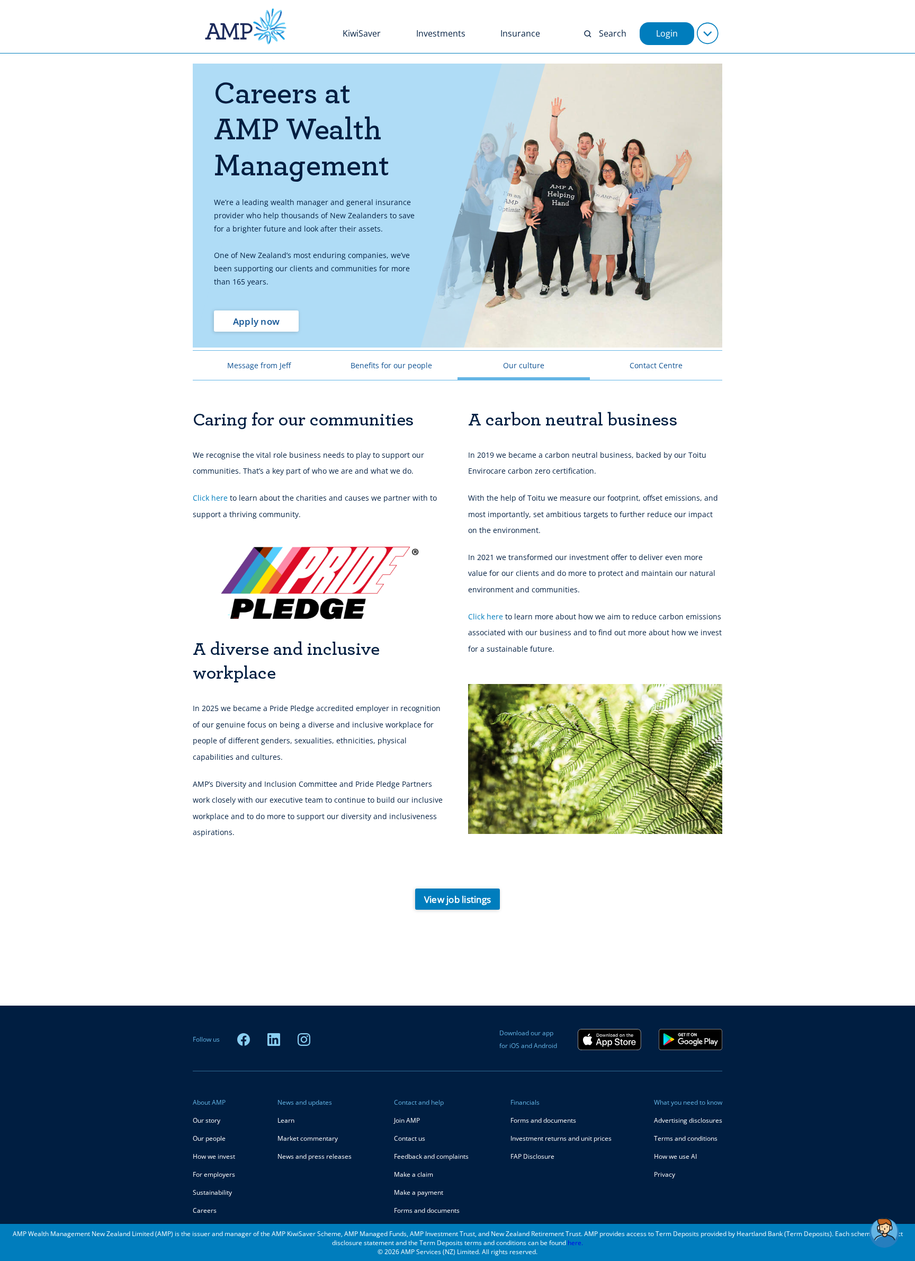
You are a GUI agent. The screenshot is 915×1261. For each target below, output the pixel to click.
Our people (209, 1138)
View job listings (457, 899)
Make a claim (413, 1174)
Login (667, 33)
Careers (205, 1210)
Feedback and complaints (431, 1156)
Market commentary (307, 1138)
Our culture (523, 365)
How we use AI (675, 1156)
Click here (210, 498)
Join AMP (407, 1120)
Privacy (664, 1174)
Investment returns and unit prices (561, 1138)
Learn (285, 1120)
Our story (206, 1120)
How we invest (214, 1156)
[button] (884, 1233)
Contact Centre (656, 365)
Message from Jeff (259, 365)
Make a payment (418, 1192)
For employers (214, 1174)
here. (575, 1242)
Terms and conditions (685, 1138)
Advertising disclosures (688, 1120)
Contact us (409, 1138)
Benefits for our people (391, 365)
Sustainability (212, 1192)
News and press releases (314, 1156)
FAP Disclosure (532, 1156)
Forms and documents (427, 1210)
